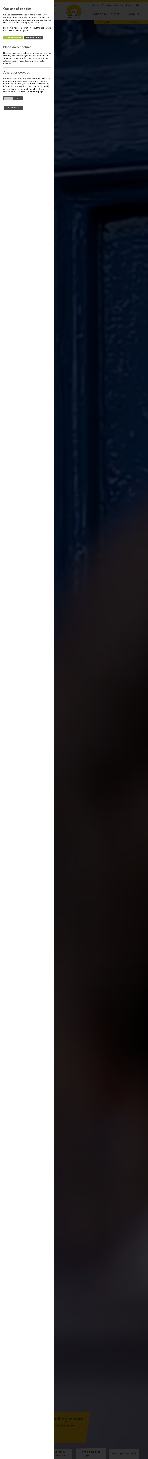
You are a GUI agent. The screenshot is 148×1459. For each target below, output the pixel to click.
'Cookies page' (36, 91)
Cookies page (21, 30)
